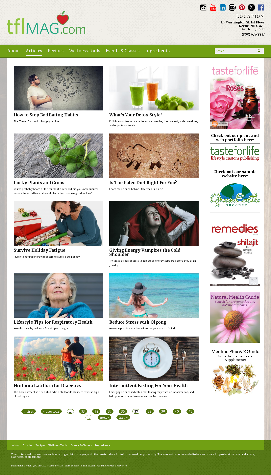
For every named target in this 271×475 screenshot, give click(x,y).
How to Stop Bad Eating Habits (46, 115)
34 (96, 411)
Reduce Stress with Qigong (137, 322)
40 (177, 411)
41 (190, 411)
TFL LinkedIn (222, 7)
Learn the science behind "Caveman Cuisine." (136, 189)
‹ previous (51, 411)
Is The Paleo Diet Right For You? (143, 182)
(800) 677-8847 (253, 34)
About (13, 50)
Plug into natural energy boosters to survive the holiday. (47, 256)
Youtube (212, 7)
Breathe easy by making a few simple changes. (41, 328)
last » (123, 417)
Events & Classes (122, 50)
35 (109, 411)
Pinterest (241, 7)
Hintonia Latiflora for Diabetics (47, 385)
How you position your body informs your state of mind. (142, 328)
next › (104, 417)
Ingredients (157, 50)
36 (123, 411)
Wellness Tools (84, 50)
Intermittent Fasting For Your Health (148, 385)
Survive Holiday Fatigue (39, 250)
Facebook (261, 7)
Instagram (203, 7)
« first (29, 411)
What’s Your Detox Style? (135, 115)
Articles (34, 50)
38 (150, 411)
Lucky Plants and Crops (39, 182)
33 (83, 411)
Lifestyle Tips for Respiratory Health (53, 322)
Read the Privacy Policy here (112, 465)
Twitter (251, 7)
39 (163, 411)
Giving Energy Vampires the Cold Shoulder (144, 252)
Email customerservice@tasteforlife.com (232, 7)
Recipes (55, 50)
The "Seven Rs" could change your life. (37, 121)
